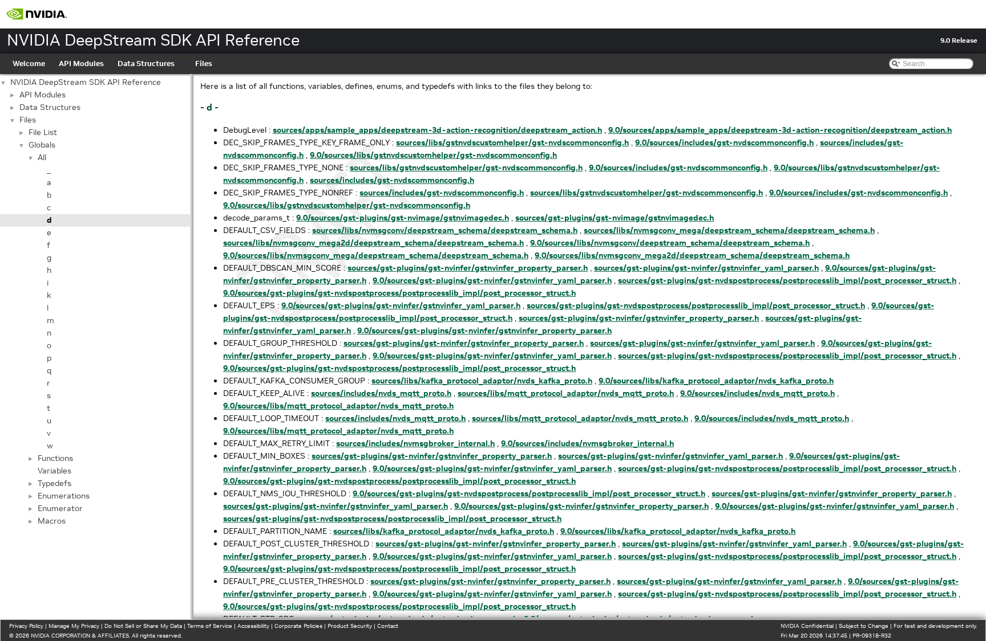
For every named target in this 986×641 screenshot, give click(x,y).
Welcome (29, 63)
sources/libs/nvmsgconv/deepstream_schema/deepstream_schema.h (444, 230)
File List (43, 132)
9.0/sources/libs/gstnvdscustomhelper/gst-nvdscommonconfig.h (433, 155)
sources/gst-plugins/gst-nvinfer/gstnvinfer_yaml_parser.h (706, 268)
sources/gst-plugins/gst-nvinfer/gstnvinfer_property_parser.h (467, 268)
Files (203, 63)
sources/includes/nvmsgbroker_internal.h (415, 443)
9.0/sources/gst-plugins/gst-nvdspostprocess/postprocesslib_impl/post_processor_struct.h (399, 293)
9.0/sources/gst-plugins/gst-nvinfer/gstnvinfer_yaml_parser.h (492, 280)
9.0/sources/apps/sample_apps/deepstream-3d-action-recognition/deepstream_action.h (780, 130)
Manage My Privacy (74, 626)
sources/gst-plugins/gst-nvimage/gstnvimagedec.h (614, 218)
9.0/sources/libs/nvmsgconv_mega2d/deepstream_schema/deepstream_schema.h (692, 255)
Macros (52, 521)
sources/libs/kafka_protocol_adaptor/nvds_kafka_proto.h (481, 380)
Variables (54, 471)
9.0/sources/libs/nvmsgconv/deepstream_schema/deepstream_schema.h (670, 243)
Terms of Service (209, 626)
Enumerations (64, 496)
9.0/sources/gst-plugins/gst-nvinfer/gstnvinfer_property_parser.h (484, 330)
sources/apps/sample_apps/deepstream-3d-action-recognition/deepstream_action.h (437, 130)
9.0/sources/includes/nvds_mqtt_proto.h (757, 393)
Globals (42, 145)
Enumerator (60, 508)
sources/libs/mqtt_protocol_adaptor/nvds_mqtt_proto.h (566, 393)
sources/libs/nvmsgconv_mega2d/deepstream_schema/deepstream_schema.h (373, 243)
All (42, 157)
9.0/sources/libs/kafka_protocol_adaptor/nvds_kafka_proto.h (716, 380)
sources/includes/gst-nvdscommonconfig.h (392, 180)
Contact (387, 626)
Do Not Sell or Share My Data (143, 626)
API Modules (81, 63)
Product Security (350, 626)
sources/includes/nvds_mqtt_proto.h (381, 393)
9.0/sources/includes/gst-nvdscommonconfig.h (724, 142)
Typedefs (54, 483)
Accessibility (253, 626)
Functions (55, 458)
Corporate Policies (298, 626)
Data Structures (146, 63)
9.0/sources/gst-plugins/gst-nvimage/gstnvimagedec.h (402, 218)
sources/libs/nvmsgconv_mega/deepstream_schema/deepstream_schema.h (729, 230)
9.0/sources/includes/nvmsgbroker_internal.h (587, 443)
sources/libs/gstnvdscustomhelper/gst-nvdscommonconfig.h (512, 142)
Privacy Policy (26, 626)
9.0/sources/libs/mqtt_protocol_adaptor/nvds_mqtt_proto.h (338, 406)
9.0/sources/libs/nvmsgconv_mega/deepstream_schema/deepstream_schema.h (375, 255)
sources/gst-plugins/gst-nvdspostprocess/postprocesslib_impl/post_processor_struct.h (787, 280)
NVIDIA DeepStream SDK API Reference (85, 82)
